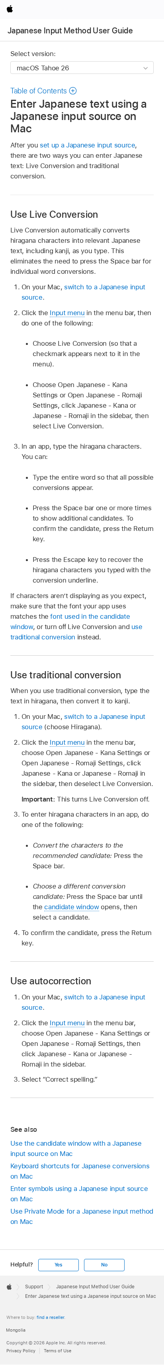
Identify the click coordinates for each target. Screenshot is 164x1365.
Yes (58, 1265)
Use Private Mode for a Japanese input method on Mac (81, 1216)
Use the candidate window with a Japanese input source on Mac (76, 1148)
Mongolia (15, 1330)
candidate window (71, 907)
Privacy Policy (20, 1350)
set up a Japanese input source (87, 145)
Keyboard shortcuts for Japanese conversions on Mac (80, 1171)
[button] (43, 90)
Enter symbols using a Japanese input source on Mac (79, 1194)
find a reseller (50, 1317)
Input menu (67, 313)
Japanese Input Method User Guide (70, 30)
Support (34, 1286)
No (104, 1265)
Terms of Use (57, 1350)
